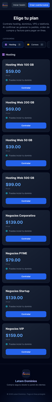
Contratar (26, 88)
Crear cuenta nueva (39, 5)
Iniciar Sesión (19, 5)
